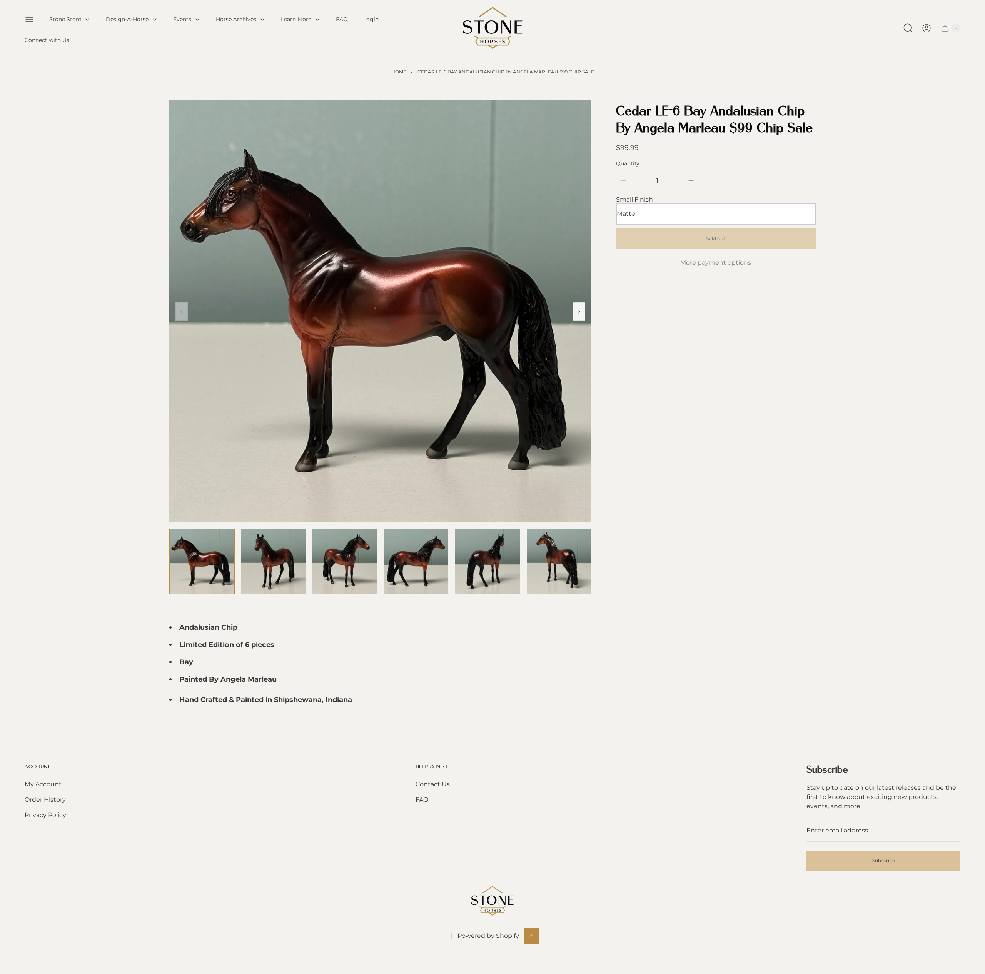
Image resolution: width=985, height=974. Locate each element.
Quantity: (628, 163)
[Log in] (926, 28)
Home (398, 72)
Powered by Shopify (488, 935)
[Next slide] (579, 311)
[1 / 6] (202, 561)
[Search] (908, 28)
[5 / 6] (487, 561)
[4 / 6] (416, 561)
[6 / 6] (559, 561)
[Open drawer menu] (29, 19)
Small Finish (634, 199)
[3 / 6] (344, 561)
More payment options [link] (715, 262)
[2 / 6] (273, 561)
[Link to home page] (492, 901)
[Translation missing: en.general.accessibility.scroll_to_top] (531, 935)
